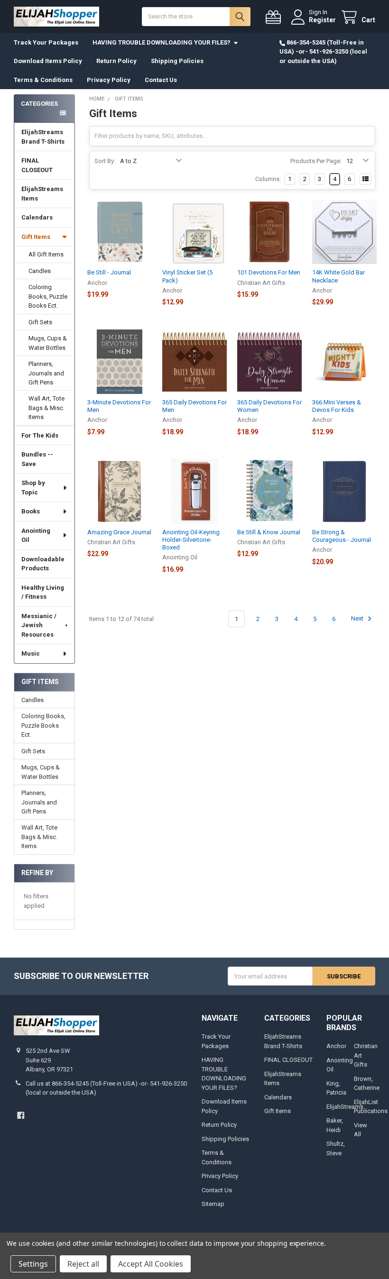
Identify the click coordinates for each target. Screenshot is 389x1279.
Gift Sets (40, 322)
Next (358, 618)
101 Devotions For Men (268, 272)
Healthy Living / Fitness (42, 592)
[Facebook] (21, 1115)
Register (322, 20)
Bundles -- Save (37, 459)
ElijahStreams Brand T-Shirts (43, 136)
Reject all (83, 1264)
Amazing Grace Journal (119, 532)
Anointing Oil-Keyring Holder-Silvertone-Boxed (191, 540)
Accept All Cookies (150, 1264)
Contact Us (161, 79)
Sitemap (213, 1203)
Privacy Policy (108, 79)
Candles (39, 270)
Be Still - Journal (109, 272)
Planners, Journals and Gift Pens (46, 373)
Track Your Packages (46, 42)
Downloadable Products (43, 564)
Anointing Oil (35, 535)
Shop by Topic (33, 487)
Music (30, 653)
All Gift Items (46, 254)
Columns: (268, 179)
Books (30, 511)
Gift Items (35, 236)
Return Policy (116, 60)
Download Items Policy (48, 60)
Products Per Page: (316, 160)
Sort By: (104, 160)
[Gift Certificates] (275, 17)
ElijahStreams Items (42, 193)
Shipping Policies (177, 60)
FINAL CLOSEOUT (37, 165)
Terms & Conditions (43, 79)
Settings (33, 1264)
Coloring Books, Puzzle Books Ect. (47, 296)
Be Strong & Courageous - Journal (341, 536)
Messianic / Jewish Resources (38, 625)
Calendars (37, 217)
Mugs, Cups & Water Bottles (47, 343)
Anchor (336, 1046)
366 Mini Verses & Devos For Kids (336, 406)
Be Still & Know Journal (268, 532)
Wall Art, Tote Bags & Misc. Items (46, 407)
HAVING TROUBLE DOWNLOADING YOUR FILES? (162, 42)
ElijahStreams (344, 1106)
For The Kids (39, 435)
